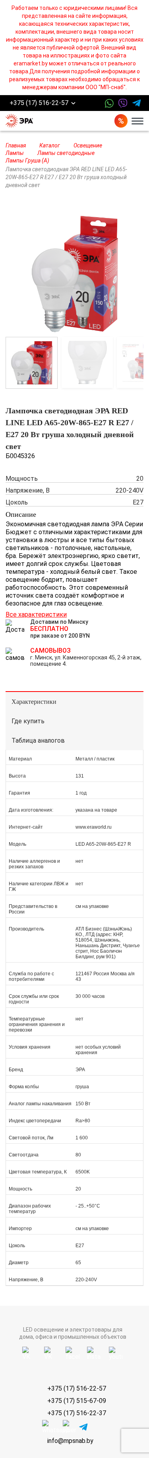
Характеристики (34, 701)
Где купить (28, 721)
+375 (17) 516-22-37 (76, 1413)
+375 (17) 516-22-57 (39, 103)
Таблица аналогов (38, 740)
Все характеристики (36, 614)
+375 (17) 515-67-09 (76, 1400)
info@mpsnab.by (70, 1441)
